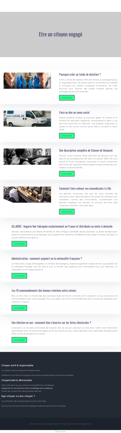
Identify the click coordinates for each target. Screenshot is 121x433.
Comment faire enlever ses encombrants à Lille (85, 188)
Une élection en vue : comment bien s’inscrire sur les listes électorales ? (51, 322)
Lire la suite (67, 98)
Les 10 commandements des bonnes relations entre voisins (44, 290)
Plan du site (60, 431)
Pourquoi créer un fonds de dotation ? (80, 74)
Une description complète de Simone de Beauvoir (86, 150)
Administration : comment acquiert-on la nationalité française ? (47, 258)
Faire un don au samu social (74, 112)
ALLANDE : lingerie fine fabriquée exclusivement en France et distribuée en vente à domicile (62, 226)
